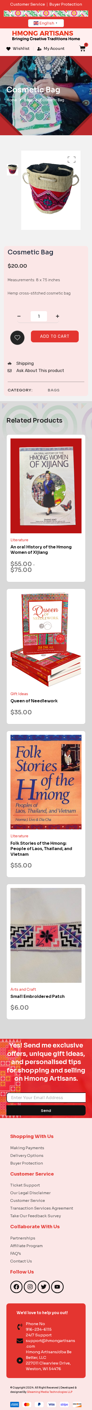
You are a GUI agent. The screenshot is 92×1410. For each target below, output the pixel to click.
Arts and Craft (23, 989)
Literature (19, 540)
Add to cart (55, 336)
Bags (28, 100)
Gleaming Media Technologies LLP (49, 1392)
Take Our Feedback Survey (35, 1215)
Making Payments (27, 1147)
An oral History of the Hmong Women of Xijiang (41, 549)
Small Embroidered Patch (37, 996)
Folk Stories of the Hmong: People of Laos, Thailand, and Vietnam (41, 849)
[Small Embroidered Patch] (46, 935)
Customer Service (27, 1200)
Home (11, 100)
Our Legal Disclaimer (30, 1192)
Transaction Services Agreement (41, 1208)
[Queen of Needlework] (46, 640)
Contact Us (21, 1261)
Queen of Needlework (34, 701)
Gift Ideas (19, 694)
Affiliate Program (26, 1245)
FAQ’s (15, 1253)
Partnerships (22, 1238)
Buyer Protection (26, 1163)
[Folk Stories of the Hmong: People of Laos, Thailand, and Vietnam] (46, 782)
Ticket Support (25, 1185)
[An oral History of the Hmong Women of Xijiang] (46, 485)
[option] (12, 169)
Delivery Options (26, 1155)
